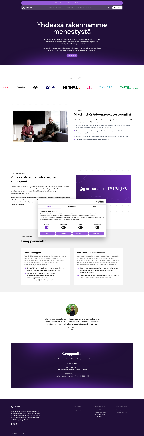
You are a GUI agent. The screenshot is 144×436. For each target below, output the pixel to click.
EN (109, 8)
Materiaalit (79, 8)
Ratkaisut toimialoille (100, 412)
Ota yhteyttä (72, 55)
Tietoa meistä (98, 416)
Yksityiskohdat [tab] (72, 206)
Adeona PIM (98, 410)
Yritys (87, 8)
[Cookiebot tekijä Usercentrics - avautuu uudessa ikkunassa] (97, 201)
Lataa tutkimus (83, 3)
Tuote (50, 8)
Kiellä (47, 233)
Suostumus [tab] (49, 206)
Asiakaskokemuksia (100, 414)
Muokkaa (78, 233)
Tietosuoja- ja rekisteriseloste (31, 434)
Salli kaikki (96, 233)
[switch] (63, 227)
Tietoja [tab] (94, 206)
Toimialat (58, 8)
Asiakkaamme (70, 8)
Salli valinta (64, 233)
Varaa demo (117, 8)
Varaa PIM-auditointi (121, 412)
